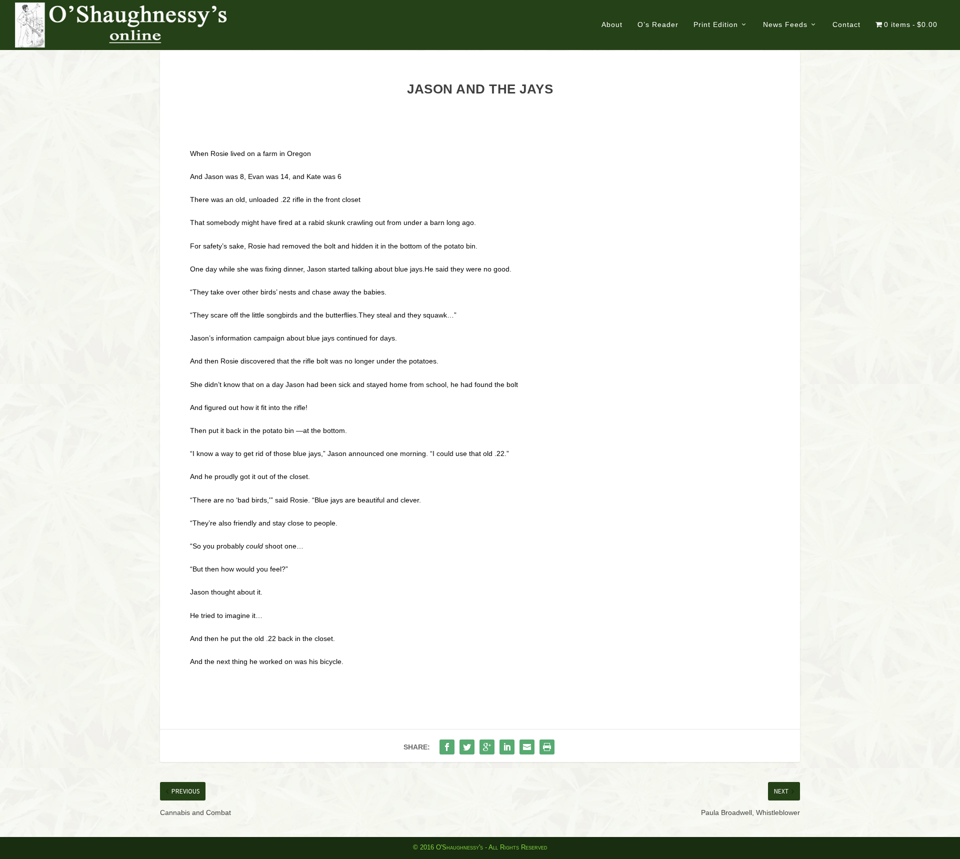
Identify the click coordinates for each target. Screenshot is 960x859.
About (612, 24)
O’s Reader (658, 24)
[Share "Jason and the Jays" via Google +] (487, 747)
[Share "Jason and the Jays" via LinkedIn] (507, 747)
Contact (846, 24)
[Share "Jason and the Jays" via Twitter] (467, 747)
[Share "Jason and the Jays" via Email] (527, 747)
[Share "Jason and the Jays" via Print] (547, 747)
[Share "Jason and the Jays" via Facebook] (447, 747)
